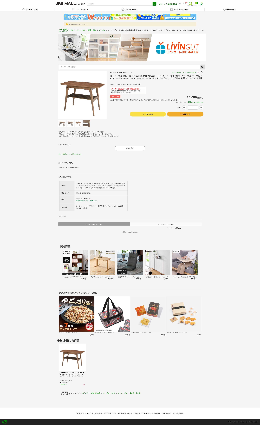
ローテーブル (122, 393)
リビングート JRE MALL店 (91, 393)
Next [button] (91, 94)
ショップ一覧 (89, 413)
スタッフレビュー (165, 224)
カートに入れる (148, 114)
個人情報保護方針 (178, 413)
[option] (82, 95)
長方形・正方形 (135, 393)
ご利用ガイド (80, 413)
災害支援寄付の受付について (78, 24)
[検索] (202, 67)
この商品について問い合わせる (185, 72)
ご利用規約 (136, 413)
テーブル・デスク (109, 393)
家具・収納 (92, 30)
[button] (196, 266)
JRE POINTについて (110, 413)
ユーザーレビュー (94, 224)
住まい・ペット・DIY (78, 30)
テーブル (102, 30)
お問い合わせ (98, 413)
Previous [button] (73, 94)
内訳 (202, 102)
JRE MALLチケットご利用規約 (150, 413)
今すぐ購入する (185, 114)
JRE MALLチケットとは (125, 413)
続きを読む (130, 148)
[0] (184, 3)
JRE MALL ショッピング (63, 30)
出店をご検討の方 (166, 413)
